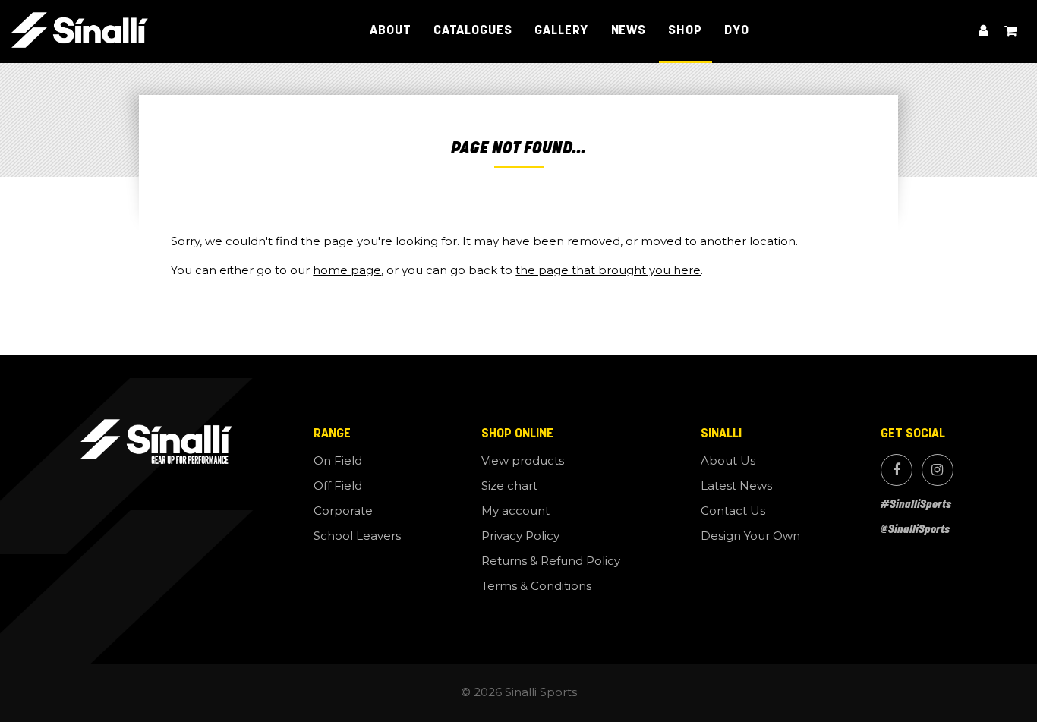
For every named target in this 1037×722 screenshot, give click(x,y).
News (629, 31)
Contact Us (733, 510)
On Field (338, 460)
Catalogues (472, 31)
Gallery (561, 31)
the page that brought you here (608, 270)
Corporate (343, 510)
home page (347, 270)
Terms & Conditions (536, 586)
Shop (685, 31)
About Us (728, 460)
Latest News (736, 485)
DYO (736, 31)
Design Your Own (750, 535)
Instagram (937, 470)
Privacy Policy (520, 535)
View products (522, 460)
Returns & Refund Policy (550, 560)
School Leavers (357, 535)
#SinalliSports (916, 504)
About (390, 31)
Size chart (509, 485)
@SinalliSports (915, 529)
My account (984, 31)
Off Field (338, 485)
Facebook (896, 470)
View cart (1011, 31)
